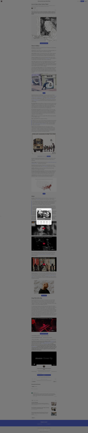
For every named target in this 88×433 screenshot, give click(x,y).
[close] (50, 209)
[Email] (44, 222)
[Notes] (47, 222)
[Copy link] (38, 222)
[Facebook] (41, 222)
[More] (50, 222)
